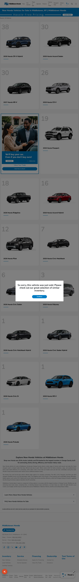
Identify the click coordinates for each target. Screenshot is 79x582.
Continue (39, 296)
